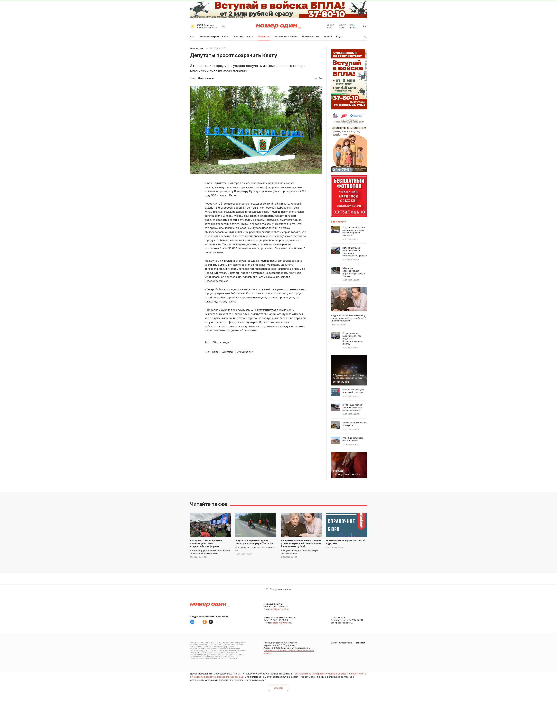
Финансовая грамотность (213, 36)
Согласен (278, 688)
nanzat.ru (361, 642)
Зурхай (328, 36)
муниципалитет (245, 352)
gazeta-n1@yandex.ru (281, 622)
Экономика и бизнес (286, 36)
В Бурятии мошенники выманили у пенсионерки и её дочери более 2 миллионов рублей (301, 543)
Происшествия (310, 36)
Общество (264, 36)
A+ (320, 78)
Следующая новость (280, 589)
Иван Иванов (206, 78)
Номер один (278, 26)
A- (315, 78)
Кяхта (215, 352)
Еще (338, 36)
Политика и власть (243, 36)
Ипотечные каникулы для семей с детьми (345, 542)
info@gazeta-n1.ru (280, 609)
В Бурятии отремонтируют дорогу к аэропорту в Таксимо (254, 542)
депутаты (227, 352)
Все (192, 36)
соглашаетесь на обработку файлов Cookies (320, 673)
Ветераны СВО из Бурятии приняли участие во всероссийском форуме (206, 543)
